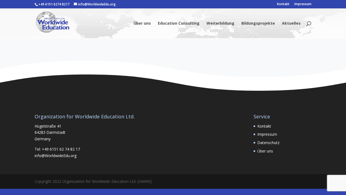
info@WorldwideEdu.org (55, 155)
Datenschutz (268, 142)
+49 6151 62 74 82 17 (61, 149)
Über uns (142, 23)
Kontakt (283, 4)
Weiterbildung (220, 23)
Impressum (302, 4)
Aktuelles (291, 23)
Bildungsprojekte (258, 23)
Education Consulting (178, 23)
